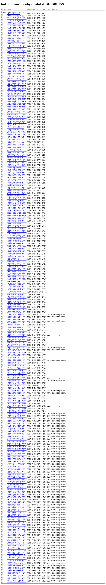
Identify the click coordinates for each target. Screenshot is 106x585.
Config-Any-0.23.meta (15, 109)
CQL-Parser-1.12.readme (16, 352)
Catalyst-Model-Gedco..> (16, 22)
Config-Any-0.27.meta (15, 131)
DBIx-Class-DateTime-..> (16, 190)
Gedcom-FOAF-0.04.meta (16, 29)
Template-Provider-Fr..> (16, 144)
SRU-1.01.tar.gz (13, 486)
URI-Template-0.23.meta (16, 101)
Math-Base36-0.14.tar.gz (16, 448)
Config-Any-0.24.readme (16, 400)
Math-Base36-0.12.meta (16, 104)
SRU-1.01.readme (13, 14)
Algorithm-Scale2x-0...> (16, 25)
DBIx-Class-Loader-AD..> (16, 15)
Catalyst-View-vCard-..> (16, 30)
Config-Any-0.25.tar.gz (16, 531)
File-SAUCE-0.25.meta (15, 142)
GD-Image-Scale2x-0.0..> (16, 32)
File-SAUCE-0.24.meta (15, 33)
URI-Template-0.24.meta (16, 103)
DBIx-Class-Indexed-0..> (16, 52)
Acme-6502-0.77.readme (16, 43)
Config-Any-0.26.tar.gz (16, 532)
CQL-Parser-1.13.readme (16, 354)
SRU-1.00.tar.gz (13, 547)
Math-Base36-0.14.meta (16, 108)
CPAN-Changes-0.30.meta (16, 100)
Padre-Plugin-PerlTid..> (16, 174)
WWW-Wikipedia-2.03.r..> (16, 342)
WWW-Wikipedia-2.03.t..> (16, 539)
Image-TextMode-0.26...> (16, 185)
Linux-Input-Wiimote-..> (16, 19)
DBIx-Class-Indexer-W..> (16, 60)
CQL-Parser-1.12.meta (15, 136)
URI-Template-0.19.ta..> (16, 509)
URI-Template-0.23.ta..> (16, 512)
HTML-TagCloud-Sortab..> (16, 27)
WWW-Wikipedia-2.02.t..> (16, 537)
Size (44, 9)
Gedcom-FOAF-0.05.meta (16, 57)
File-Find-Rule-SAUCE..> (16, 47)
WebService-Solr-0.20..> (16, 194)
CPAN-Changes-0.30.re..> (16, 365)
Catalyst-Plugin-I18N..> (16, 37)
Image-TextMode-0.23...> (16, 171)
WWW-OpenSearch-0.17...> (16, 156)
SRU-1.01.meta (12, 180)
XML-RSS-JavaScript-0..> (16, 93)
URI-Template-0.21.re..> (16, 268)
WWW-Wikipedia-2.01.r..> (16, 324)
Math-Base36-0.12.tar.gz (16, 445)
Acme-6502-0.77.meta (15, 245)
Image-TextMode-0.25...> (16, 184)
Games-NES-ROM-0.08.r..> (16, 311)
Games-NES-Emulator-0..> (16, 38)
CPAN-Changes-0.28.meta (16, 96)
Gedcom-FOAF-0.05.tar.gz (16, 478)
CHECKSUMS (11, 562)
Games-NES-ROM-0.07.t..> (16, 572)
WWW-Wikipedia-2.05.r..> (16, 346)
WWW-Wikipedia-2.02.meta (16, 113)
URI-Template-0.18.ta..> (16, 507)
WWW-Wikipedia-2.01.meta (16, 111)
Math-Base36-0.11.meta (16, 70)
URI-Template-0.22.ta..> (16, 516)
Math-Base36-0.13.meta (16, 106)
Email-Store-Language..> (16, 172)
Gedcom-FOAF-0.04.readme (16, 247)
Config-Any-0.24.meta (15, 124)
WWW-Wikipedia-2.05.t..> (16, 544)
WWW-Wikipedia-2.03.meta (16, 114)
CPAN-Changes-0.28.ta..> (16, 535)
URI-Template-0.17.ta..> (16, 506)
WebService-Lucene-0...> (16, 157)
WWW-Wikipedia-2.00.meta (16, 78)
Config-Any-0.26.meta (15, 128)
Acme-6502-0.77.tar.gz (16, 554)
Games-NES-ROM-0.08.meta (16, 154)
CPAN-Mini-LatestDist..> (16, 169)
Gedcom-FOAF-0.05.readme (16, 280)
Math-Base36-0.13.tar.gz (16, 446)
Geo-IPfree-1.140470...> (16, 207)
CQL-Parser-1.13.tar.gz (16, 549)
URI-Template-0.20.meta (16, 86)
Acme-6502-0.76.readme (16, 42)
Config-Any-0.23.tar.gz (16, 521)
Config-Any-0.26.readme (16, 403)
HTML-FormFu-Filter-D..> (16, 65)
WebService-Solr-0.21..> (16, 195)
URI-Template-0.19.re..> (16, 275)
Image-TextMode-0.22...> (16, 167)
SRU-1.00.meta (12, 141)
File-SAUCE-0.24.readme (16, 408)
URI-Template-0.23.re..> (16, 271)
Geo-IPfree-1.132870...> (16, 205)
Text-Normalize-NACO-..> (16, 80)
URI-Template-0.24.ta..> (16, 473)
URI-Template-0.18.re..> (16, 260)
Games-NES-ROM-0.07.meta (16, 62)
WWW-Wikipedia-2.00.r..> (16, 322)
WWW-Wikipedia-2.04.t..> (16, 540)
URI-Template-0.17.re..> (16, 258)
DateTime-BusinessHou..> (16, 218)
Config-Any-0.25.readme (16, 402)
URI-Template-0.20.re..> (16, 276)
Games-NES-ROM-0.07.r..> (16, 309)
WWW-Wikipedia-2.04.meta (16, 133)
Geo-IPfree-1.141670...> (16, 209)
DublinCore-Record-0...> (16, 58)
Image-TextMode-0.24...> (16, 182)
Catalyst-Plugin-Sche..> (16, 129)
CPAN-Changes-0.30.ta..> (16, 545)
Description (52, 9)
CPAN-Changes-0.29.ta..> (16, 542)
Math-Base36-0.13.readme (16, 215)
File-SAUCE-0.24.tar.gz (16, 557)
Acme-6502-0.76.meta (15, 175)
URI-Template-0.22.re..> (16, 270)
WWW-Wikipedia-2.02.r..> (16, 341)
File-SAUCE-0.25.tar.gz (16, 555)
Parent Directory (19, 12)
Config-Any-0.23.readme (16, 398)
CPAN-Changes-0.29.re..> (16, 364)
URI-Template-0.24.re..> (16, 303)
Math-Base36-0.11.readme (16, 212)
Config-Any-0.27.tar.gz (16, 526)
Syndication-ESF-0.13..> (16, 63)
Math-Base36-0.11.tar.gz (16, 443)
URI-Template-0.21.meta (16, 88)
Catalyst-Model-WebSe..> (16, 68)
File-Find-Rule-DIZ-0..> (16, 45)
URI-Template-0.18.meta (16, 83)
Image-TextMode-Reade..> (16, 118)
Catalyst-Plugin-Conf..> (16, 161)
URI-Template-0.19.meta (16, 85)
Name (9, 9)
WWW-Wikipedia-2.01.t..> (16, 534)
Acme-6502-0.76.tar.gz (16, 552)
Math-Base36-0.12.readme (16, 213)
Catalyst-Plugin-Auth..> (16, 199)
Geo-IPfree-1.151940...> (16, 179)
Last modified (32, 9)
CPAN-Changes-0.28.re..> (16, 362)
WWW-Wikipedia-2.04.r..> (16, 344)
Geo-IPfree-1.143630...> (16, 177)
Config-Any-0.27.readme (16, 405)
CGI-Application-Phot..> (16, 187)
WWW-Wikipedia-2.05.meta (16, 134)
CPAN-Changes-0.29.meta (16, 98)
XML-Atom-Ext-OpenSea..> (16, 55)
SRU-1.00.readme (13, 351)
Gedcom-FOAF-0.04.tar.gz (16, 499)
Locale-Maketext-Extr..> (16, 24)
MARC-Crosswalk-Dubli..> (16, 17)
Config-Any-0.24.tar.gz (16, 527)
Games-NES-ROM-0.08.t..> (16, 573)
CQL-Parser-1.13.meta (15, 138)
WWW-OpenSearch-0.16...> (16, 151)
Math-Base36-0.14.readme (16, 217)
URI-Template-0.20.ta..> (16, 511)
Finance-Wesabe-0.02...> (16, 149)
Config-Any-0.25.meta (15, 126)
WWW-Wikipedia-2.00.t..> (16, 522)
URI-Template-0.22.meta (16, 90)
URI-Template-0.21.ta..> (16, 514)
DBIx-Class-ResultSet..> (16, 35)
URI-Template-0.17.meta (16, 81)
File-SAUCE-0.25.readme (16, 410)
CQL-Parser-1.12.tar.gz (16, 550)
